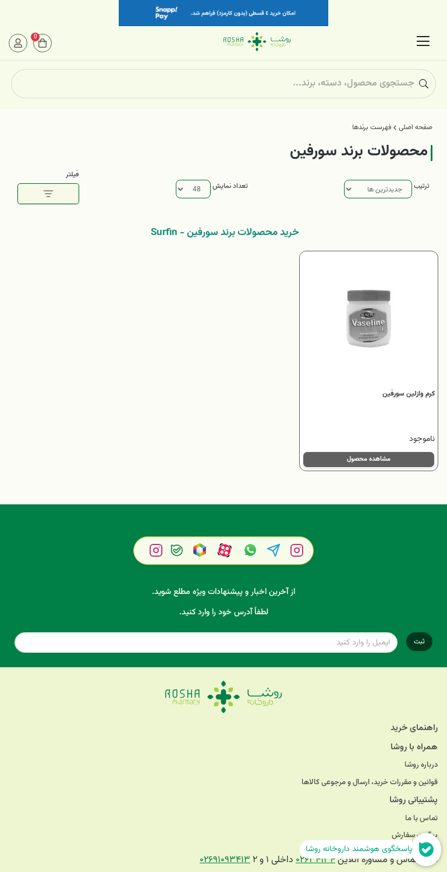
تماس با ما (421, 818)
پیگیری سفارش (415, 835)
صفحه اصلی (415, 127)
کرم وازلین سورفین (408, 394)
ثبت (419, 641)
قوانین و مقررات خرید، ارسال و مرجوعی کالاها (369, 782)
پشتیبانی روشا (413, 800)
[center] (423, 84)
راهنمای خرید (414, 728)
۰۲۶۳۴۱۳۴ (315, 860)
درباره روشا (421, 765)
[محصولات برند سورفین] (223, 697)
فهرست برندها (371, 127)
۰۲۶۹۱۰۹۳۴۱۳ (225, 860)
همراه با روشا (414, 747)
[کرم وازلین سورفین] (369, 320)
